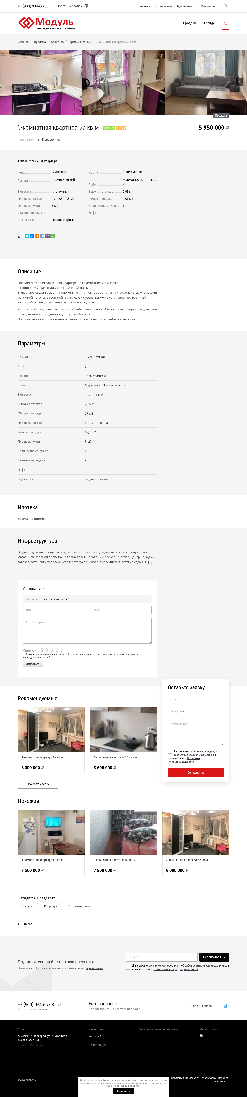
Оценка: (29, 650)
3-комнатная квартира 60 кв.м (115, 860)
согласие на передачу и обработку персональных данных (195, 753)
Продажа (190, 23)
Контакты (208, 6)
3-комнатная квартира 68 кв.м (42, 860)
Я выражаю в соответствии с (192, 756)
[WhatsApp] (52, 236)
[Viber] (47, 236)
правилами (94, 968)
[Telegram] (42, 236)
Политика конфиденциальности (160, 1029)
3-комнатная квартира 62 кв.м (42, 757)
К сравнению (51, 140)
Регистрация (97, 1045)
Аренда (209, 23)
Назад (28, 924)
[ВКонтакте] (32, 236)
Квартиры (57, 42)
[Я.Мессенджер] (27, 236)
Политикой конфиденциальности (184, 760)
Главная (144, 6)
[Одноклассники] (37, 236)
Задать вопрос (186, 6)
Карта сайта (96, 1036)
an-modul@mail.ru (30, 1045)
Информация (97, 1029)
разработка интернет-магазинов (215, 1079)
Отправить (33, 664)
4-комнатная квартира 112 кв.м (115, 757)
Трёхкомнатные (80, 42)
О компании (163, 6)
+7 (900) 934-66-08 (33, 6)
